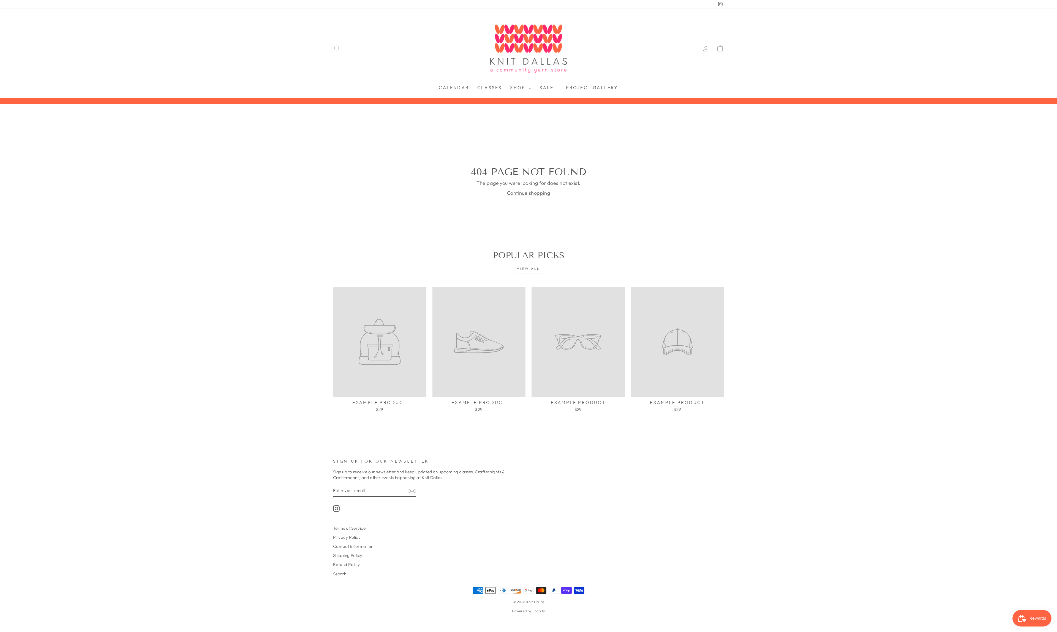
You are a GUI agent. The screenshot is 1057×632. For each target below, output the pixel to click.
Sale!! (548, 87)
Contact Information (353, 546)
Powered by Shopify (528, 611)
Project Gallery (592, 87)
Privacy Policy (347, 537)
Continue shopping (528, 193)
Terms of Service (349, 528)
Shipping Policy (348, 555)
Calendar (454, 87)
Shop (518, 87)
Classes (489, 87)
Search (340, 573)
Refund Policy (346, 564)
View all (528, 268)
